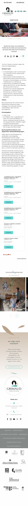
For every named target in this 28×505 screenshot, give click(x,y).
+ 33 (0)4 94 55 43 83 (14, 414)
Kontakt (8, 430)
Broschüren (18, 430)
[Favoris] (18, 11)
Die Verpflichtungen (9, 434)
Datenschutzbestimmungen (14, 438)
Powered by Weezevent (21, 258)
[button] (21, 11)
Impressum (23, 434)
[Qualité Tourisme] (23, 461)
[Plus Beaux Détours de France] (22, 452)
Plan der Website (14, 446)
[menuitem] (8, 2)
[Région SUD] (11, 488)
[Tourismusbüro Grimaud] (14, 386)
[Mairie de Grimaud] (6, 452)
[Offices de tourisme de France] (23, 488)
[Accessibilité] (15, 11)
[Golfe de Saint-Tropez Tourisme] (17, 470)
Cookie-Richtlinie (14, 442)
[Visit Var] (14, 479)
